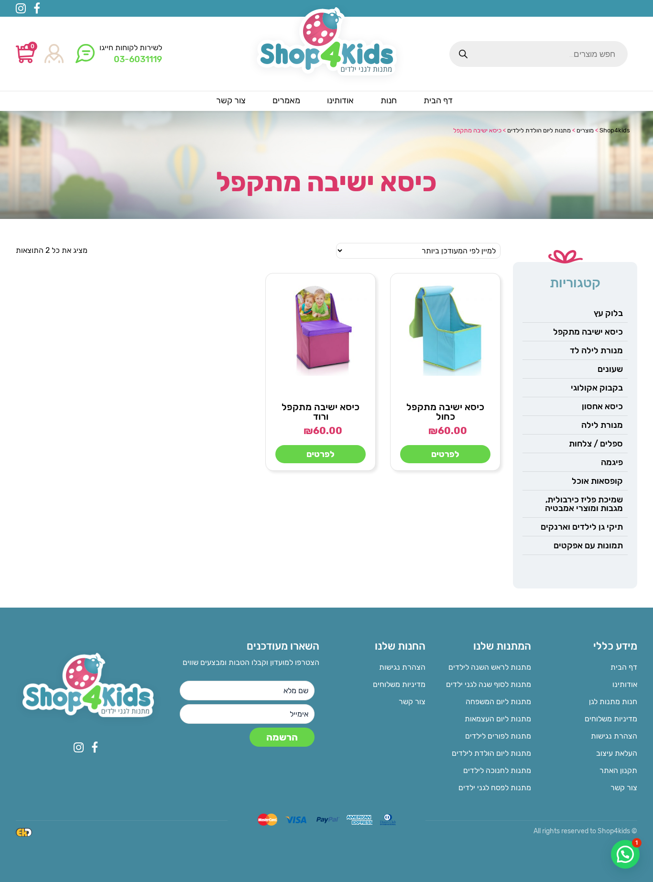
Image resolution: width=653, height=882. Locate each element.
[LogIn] (54, 54)
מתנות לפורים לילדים (498, 735)
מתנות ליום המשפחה (498, 701)
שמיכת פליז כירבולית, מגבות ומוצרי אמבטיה (584, 503)
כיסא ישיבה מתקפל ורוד (320, 411)
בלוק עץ (608, 313)
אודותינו (624, 684)
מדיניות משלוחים (611, 718)
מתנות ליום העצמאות (498, 718)
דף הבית (623, 667)
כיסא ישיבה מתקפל (588, 332)
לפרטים (445, 454)
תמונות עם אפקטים (588, 545)
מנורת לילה (602, 425)
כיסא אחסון (602, 406)
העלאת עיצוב (616, 753)
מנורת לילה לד (596, 350)
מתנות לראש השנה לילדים (489, 667)
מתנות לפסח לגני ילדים (494, 787)
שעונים (610, 369)
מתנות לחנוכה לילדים (497, 770)
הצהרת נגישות (614, 735)
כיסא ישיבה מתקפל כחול (445, 411)
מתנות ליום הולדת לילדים (491, 753)
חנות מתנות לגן (613, 701)
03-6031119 (138, 59)
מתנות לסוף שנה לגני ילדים (488, 684)
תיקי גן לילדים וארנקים (582, 527)
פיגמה (612, 462)
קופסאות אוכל (597, 481)
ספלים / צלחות (596, 443)
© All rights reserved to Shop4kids (585, 831)
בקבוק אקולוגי (597, 387)
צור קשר (623, 787)
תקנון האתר (618, 770)
